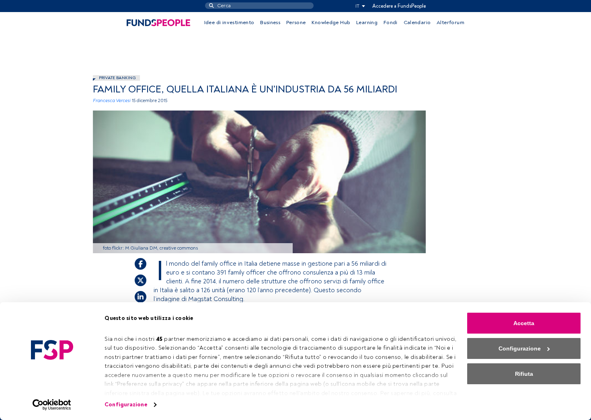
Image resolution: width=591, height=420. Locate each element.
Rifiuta (524, 374)
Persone (296, 22)
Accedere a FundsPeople (399, 6)
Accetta (523, 323)
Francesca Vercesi (112, 101)
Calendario (417, 22)
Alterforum (450, 22)
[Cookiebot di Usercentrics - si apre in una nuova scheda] (52, 404)
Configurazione (126, 404)
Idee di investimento (229, 22)
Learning (367, 22)
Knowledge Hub (331, 22)
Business (270, 22)
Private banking (117, 77)
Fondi (391, 22)
